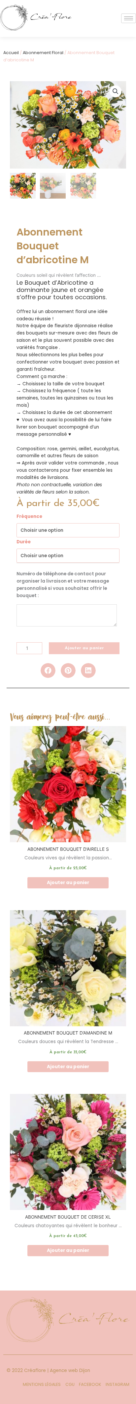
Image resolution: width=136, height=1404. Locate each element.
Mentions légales (42, 1384)
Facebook (90, 1384)
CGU (70, 1384)
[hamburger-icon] (128, 18)
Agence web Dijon (70, 1370)
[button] (115, 91)
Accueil (11, 52)
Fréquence (29, 516)
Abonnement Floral (43, 52)
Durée (24, 542)
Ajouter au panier (84, 648)
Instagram (117, 1384)
